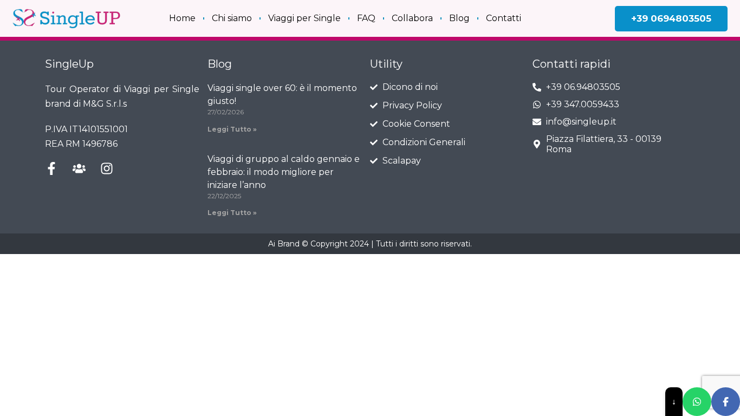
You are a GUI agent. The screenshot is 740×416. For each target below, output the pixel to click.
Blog (459, 18)
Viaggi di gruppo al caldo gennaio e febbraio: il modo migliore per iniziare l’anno (283, 172)
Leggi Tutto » (232, 129)
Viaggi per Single (304, 18)
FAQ (366, 18)
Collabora (412, 18)
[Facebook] (725, 401)
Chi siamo (232, 18)
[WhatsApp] (697, 401)
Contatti (503, 18)
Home (182, 18)
